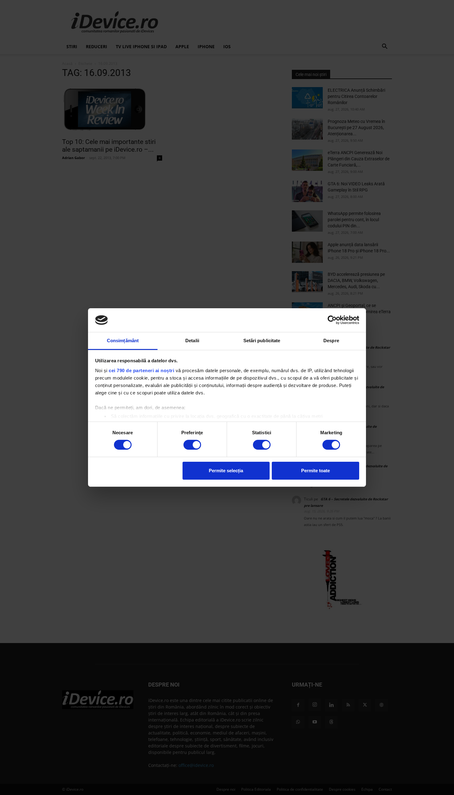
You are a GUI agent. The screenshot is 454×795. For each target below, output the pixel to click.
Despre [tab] (331, 340)
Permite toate (315, 470)
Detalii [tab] (192, 340)
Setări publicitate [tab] (261, 340)
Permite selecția (226, 470)
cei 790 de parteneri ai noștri (141, 370)
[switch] (192, 445)
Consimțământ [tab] (123, 340)
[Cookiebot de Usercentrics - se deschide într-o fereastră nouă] (332, 320)
